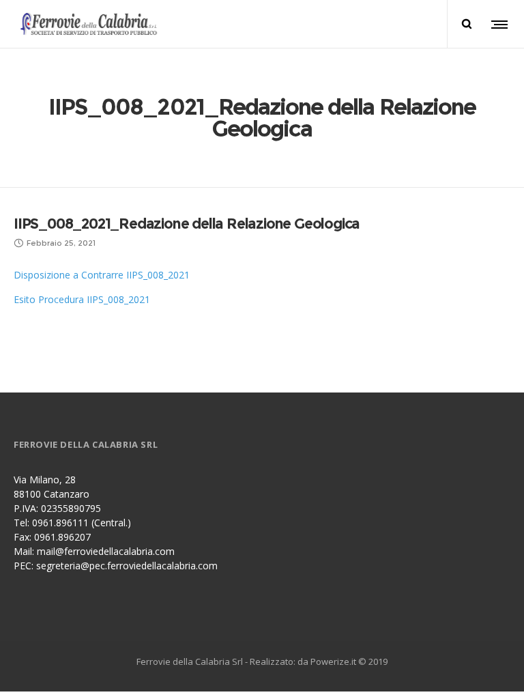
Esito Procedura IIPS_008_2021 (82, 299)
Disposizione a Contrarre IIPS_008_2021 (102, 274)
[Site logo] (94, 24)
